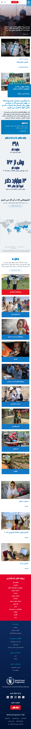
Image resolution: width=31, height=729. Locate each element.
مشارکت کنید (15, 664)
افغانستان (15, 582)
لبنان (15, 606)
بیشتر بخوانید (25, 34)
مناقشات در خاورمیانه (15, 609)
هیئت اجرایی (11, 721)
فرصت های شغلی (15, 667)
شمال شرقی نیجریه (15, 601)
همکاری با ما (15, 670)
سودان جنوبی (15, 596)
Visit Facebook (19, 697)
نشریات (15, 659)
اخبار (15, 656)
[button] (29, 225)
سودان (16, 593)
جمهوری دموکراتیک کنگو (15, 587)
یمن (15, 617)
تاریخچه (15, 627)
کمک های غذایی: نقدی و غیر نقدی (15, 647)
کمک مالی (15, 2)
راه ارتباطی (7, 718)
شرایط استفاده (19, 721)
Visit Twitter (23, 697)
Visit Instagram (15, 697)
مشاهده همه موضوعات (15, 270)
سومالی (15, 598)
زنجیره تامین (15, 644)
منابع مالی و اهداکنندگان (15, 633)
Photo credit (1, 35)
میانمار (15, 612)
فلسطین (15, 604)
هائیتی (15, 614)
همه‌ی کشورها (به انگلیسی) (15, 206)
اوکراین (15, 585)
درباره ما (15, 624)
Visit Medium (8, 697)
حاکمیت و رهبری (15, 630)
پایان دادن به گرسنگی (15, 641)
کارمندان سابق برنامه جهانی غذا (15, 724)
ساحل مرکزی (15, 590)
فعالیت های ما (15, 638)
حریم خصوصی (15, 718)
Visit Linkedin (12, 697)
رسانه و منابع (15, 652)
